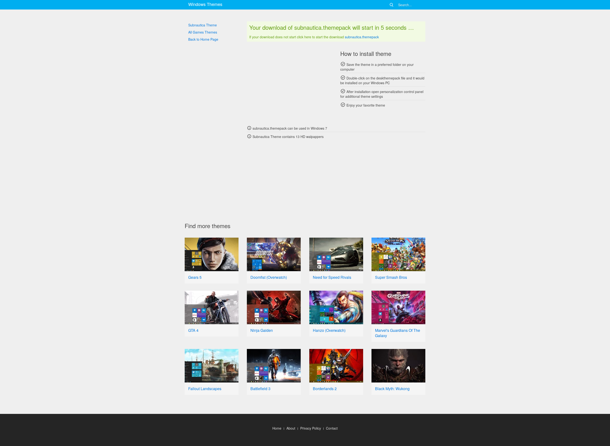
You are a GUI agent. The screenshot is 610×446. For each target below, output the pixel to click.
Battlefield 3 (260, 388)
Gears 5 (195, 277)
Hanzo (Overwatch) (329, 330)
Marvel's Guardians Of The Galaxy (397, 333)
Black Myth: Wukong (392, 388)
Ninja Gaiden (261, 330)
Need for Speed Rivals (332, 277)
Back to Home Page (203, 39)
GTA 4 (193, 330)
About (290, 428)
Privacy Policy (310, 428)
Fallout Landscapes (204, 388)
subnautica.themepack (362, 36)
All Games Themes (202, 32)
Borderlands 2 (325, 388)
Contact (332, 428)
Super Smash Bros (391, 277)
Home (276, 428)
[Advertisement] (289, 83)
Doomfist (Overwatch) (268, 277)
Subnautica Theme (202, 25)
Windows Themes (205, 4)
